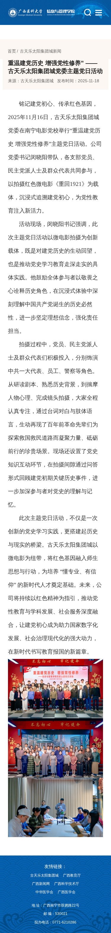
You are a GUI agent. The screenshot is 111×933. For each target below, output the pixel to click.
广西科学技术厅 (66, 884)
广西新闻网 (41, 884)
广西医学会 (66, 892)
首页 (12, 51)
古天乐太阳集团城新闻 (40, 51)
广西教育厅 (72, 875)
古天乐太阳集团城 (44, 875)
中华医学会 (44, 892)
